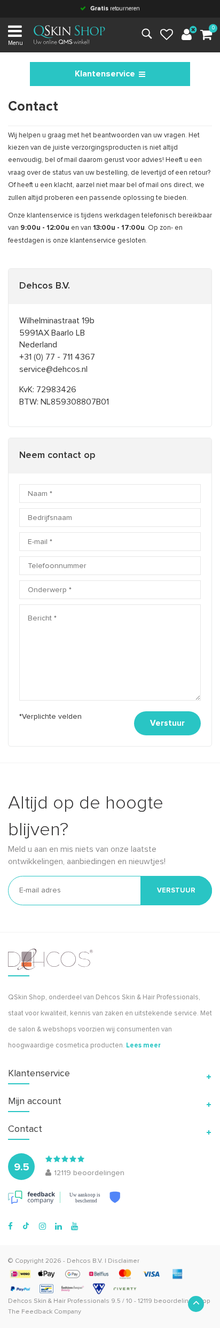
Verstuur (167, 723)
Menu (15, 43)
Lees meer (143, 1045)
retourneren (115, 8)
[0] (206, 35)
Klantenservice (105, 73)
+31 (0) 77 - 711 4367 (57, 357)
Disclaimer (123, 1261)
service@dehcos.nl (53, 369)
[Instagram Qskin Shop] (42, 1226)
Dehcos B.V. (85, 1261)
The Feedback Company (44, 1312)
